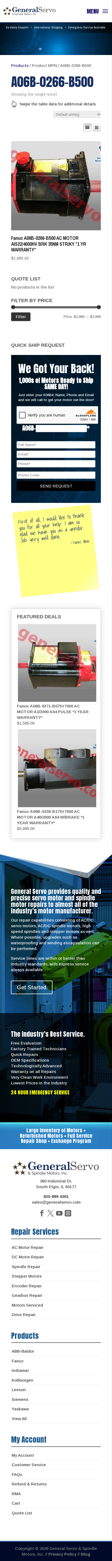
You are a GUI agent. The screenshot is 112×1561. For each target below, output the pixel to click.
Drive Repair (24, 1314)
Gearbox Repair (27, 1295)
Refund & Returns (29, 1484)
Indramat (20, 1370)
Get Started (31, 987)
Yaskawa (20, 1409)
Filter (21, 316)
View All (19, 1418)
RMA (16, 1493)
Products (20, 65)
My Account (23, 1455)
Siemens (20, 1399)
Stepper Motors (27, 1276)
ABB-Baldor (23, 1351)
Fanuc (18, 1361)
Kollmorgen (22, 1380)
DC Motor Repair (28, 1257)
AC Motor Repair (27, 1247)
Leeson (19, 1389)
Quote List (22, 1513)
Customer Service (29, 1464)
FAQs (17, 1474)
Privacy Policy (62, 1554)
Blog (85, 1554)
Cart (16, 1503)
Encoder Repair (27, 1286)
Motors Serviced (27, 1305)
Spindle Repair (26, 1266)
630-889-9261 (56, 1196)
